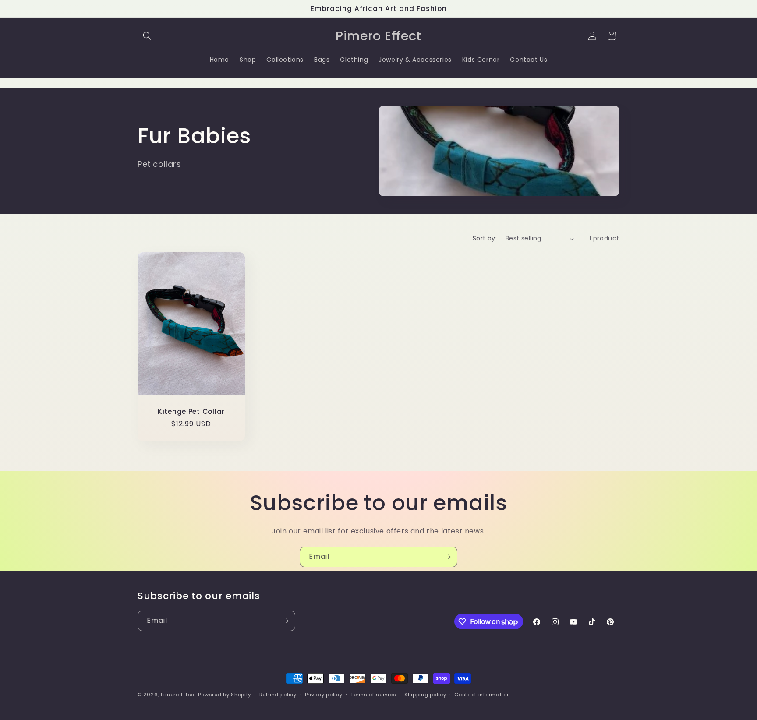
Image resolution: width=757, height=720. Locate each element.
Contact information (482, 694)
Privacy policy (324, 694)
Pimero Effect (179, 694)
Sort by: (485, 238)
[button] (147, 36)
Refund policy (278, 694)
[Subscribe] (447, 557)
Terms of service (373, 694)
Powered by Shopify (224, 694)
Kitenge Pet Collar (191, 411)
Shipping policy (425, 694)
